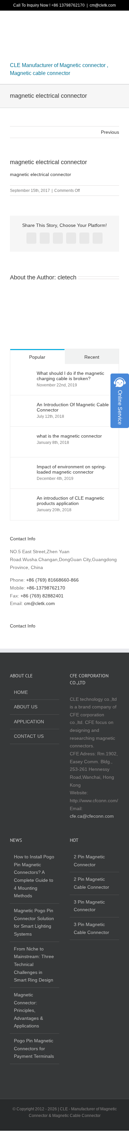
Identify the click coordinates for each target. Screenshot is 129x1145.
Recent (91, 357)
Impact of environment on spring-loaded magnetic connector (71, 469)
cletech (67, 277)
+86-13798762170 (45, 587)
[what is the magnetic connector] (23, 437)
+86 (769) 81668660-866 (52, 580)
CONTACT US (29, 736)
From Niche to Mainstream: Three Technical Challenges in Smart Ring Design (34, 964)
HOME (21, 692)
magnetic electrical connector (40, 174)
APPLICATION (29, 721)
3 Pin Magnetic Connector (89, 905)
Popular (37, 357)
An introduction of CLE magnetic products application (70, 500)
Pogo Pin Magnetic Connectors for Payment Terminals (34, 1048)
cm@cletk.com (103, 5)
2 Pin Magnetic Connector (89, 860)
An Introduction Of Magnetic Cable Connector (73, 407)
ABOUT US (25, 706)
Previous (110, 132)
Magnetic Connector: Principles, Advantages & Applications (28, 1010)
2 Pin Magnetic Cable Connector (91, 883)
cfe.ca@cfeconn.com (92, 816)
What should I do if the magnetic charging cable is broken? (70, 376)
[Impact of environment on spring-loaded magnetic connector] (23, 467)
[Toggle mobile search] (104, 22)
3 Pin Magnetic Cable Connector (91, 928)
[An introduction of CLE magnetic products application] (23, 499)
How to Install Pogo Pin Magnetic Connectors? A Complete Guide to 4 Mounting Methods (34, 876)
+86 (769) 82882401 (42, 595)
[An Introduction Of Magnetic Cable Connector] (23, 405)
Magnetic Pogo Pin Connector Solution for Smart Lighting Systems (34, 922)
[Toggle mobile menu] (116, 22)
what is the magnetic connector (69, 436)
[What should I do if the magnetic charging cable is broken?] (23, 374)
